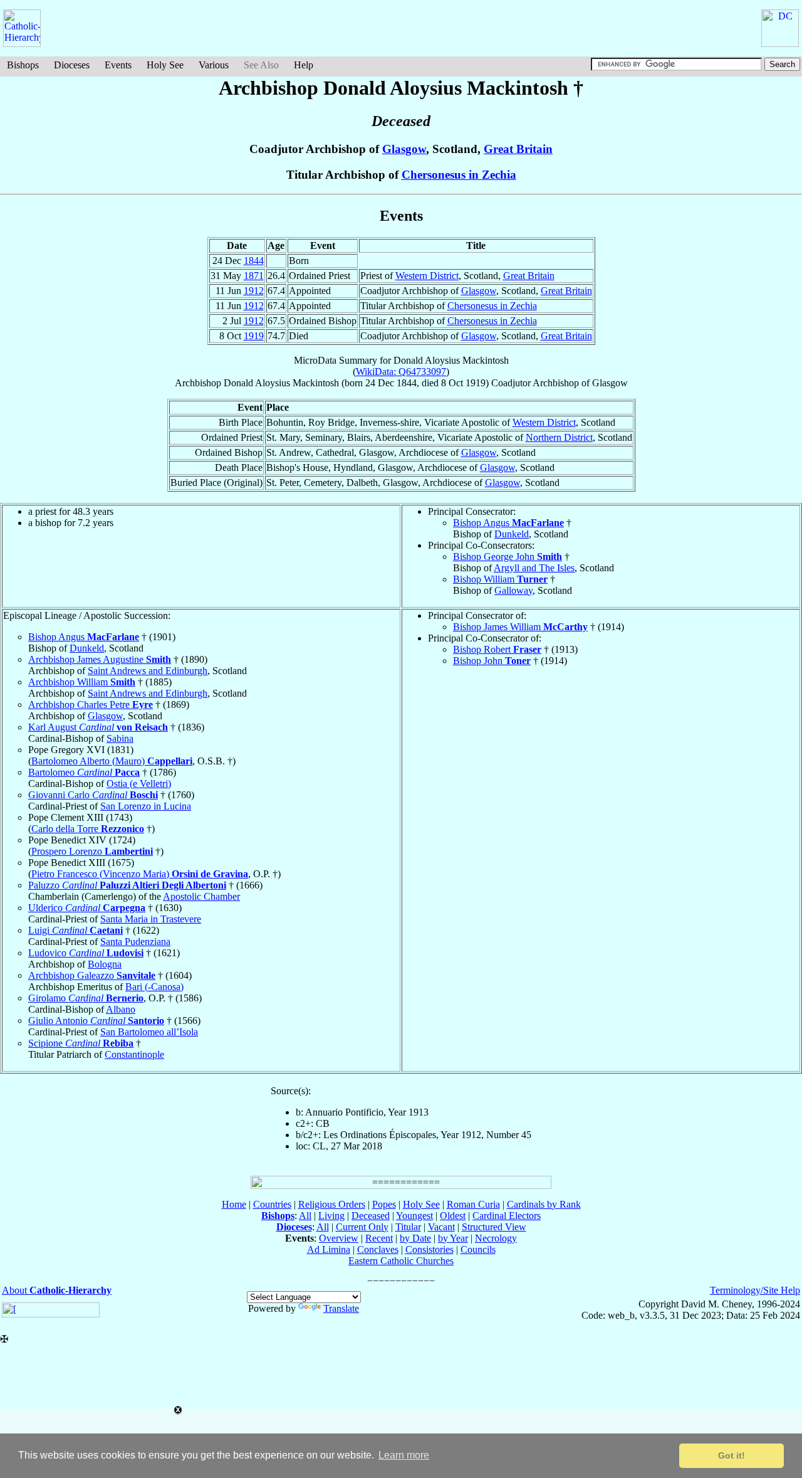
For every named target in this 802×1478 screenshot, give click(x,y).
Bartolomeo (84, 772)
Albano (120, 1009)
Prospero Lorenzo (92, 851)
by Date (415, 1238)
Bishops (23, 65)
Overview (338, 1238)
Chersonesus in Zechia (459, 174)
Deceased (371, 1215)
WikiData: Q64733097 (401, 371)
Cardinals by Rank (544, 1204)
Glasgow (404, 149)
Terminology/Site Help (755, 1290)
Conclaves (377, 1249)
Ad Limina (328, 1249)
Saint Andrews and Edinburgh (147, 670)
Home (234, 1204)
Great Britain (518, 149)
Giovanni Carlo (93, 794)
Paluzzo (127, 885)
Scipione (80, 1043)
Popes (384, 1204)
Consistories (429, 1249)
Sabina (120, 738)
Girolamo (85, 998)
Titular (408, 1227)
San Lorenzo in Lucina (145, 806)
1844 (254, 260)
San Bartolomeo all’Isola (149, 1032)
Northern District (559, 437)
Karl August (98, 727)
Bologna (105, 964)
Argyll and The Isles (534, 567)
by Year (453, 1238)
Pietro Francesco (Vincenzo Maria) (139, 873)
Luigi (75, 930)
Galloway (513, 590)
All (305, 1215)
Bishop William (500, 579)
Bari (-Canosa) (154, 986)
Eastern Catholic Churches (401, 1260)
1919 (254, 335)
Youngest (414, 1215)
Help (303, 65)
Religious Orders (331, 1204)
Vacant (441, 1227)
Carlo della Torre (87, 828)
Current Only (362, 1227)
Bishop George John (507, 556)
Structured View (494, 1227)
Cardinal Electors (506, 1215)
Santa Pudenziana (135, 941)
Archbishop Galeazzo (91, 975)
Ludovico (85, 953)
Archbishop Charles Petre (90, 704)
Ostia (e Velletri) (139, 783)
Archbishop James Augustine (99, 659)
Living (331, 1215)
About (57, 1290)
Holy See (165, 65)
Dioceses (72, 65)
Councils (478, 1249)
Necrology (496, 1238)
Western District (427, 275)
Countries (272, 1204)
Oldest (453, 1215)
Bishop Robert (497, 649)
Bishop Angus (508, 522)
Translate (341, 1308)
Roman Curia (473, 1204)
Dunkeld (511, 534)
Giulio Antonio (96, 1020)
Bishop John (492, 660)
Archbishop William (81, 682)
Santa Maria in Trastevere (150, 919)
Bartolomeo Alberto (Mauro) (111, 761)
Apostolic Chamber (201, 896)
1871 (254, 275)
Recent (379, 1238)
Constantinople (134, 1054)
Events (118, 65)
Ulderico (86, 907)
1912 (254, 290)
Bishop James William (520, 626)
